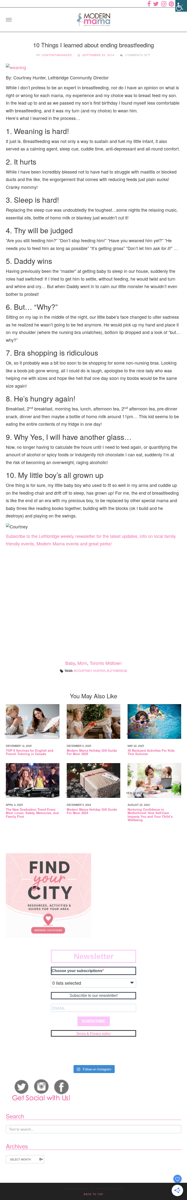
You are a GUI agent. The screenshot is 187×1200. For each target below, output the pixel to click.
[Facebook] (149, 3)
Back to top (93, 1194)
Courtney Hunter (90, 670)
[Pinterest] (171, 3)
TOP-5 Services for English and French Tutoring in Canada (29, 752)
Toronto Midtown (106, 663)
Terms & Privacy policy (93, 1033)
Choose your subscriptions (77, 971)
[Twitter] (156, 3)
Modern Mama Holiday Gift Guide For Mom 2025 (92, 752)
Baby (70, 663)
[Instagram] (163, 3)
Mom (82, 663)
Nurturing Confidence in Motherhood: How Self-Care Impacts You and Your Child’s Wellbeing (150, 815)
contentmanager (57, 55)
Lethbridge (118, 670)
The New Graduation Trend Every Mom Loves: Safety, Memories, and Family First (32, 813)
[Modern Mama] (93, 18)
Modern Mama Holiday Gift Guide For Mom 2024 (92, 811)
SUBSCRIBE (93, 1021)
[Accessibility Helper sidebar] (181, 6)
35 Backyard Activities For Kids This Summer (151, 752)
